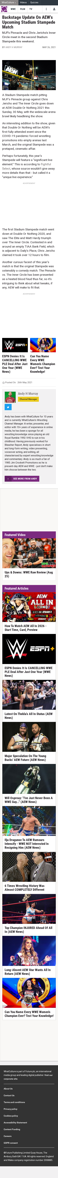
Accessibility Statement (15, 1122)
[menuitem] (9, 2)
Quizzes (34, 2)
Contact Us (9, 1095)
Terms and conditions (14, 1102)
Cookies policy (11, 1116)
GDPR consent (11, 1143)
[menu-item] (13, 9)
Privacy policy (10, 1109)
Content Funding (12, 1129)
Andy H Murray (13, 47)
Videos (23, 2)
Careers (7, 1136)
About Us (8, 1088)
